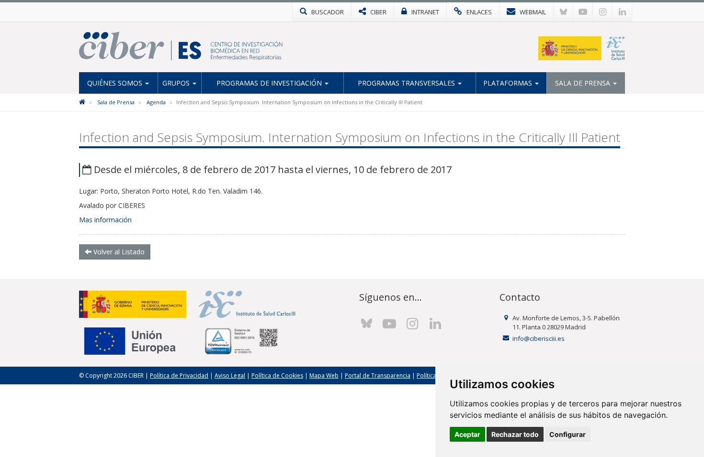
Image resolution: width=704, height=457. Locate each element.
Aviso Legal (230, 375)
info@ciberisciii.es (538, 338)
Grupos (177, 82)
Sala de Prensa (583, 82)
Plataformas (508, 82)
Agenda (156, 102)
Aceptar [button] (467, 434)
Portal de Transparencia (377, 375)
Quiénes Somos (115, 82)
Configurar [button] (567, 434)
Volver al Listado (118, 251)
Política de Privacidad (179, 375)
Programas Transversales (407, 82)
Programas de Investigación (270, 82)
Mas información (105, 219)
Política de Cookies (277, 375)
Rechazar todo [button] (515, 434)
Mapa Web (324, 375)
